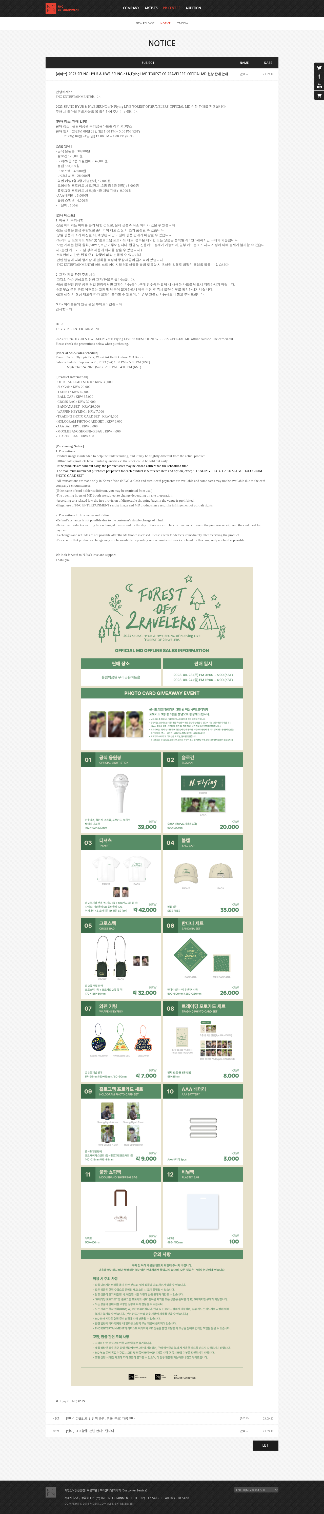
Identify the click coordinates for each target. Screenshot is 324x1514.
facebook (319, 76)
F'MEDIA (182, 23)
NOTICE (165, 23)
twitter (319, 67)
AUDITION (193, 8)
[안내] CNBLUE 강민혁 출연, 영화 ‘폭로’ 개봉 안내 (100, 1418)
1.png (62, 1401)
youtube (319, 85)
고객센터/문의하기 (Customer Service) (123, 1490)
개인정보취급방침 (75, 1490)
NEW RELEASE (145, 23)
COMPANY (131, 8)
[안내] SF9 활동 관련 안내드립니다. (90, 1431)
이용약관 (92, 1490)
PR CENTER (171, 8)
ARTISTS (151, 8)
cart (319, 95)
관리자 (244, 74)
